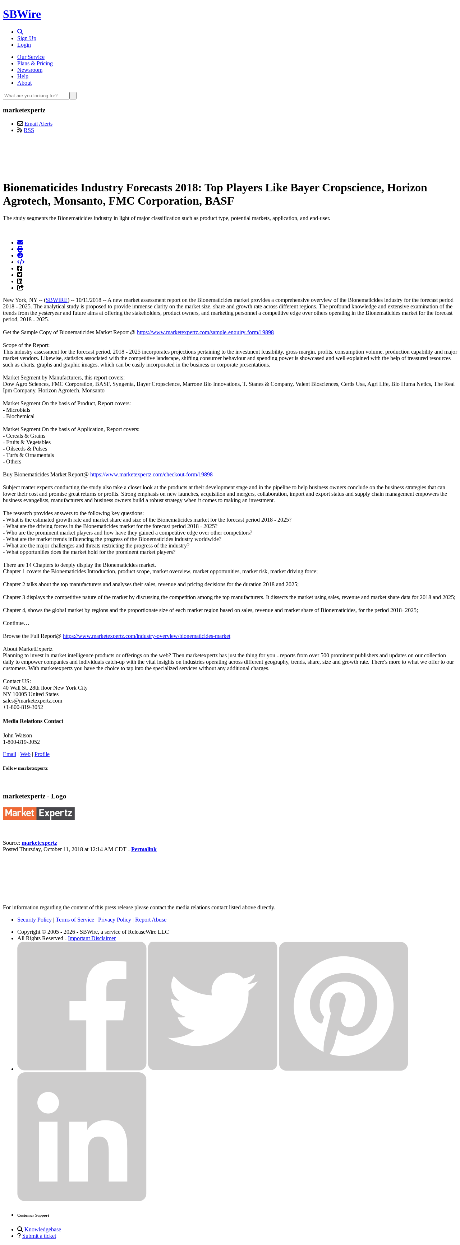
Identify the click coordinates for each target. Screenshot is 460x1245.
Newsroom (29, 70)
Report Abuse (150, 920)
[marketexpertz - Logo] (39, 818)
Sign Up (26, 38)
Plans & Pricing (35, 63)
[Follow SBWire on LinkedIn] (82, 1200)
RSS (29, 130)
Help (22, 76)
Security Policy (34, 920)
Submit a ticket (39, 1236)
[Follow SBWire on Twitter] (212, 1069)
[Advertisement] (230, 155)
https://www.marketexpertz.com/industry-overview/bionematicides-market (146, 636)
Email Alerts (38, 124)
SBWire (22, 14)
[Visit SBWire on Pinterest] (343, 1069)
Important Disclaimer (92, 938)
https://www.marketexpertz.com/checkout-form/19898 (151, 474)
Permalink (144, 849)
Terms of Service (75, 920)
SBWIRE (57, 300)
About (24, 83)
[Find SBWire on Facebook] (82, 1069)
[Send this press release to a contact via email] (20, 242)
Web (25, 754)
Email (9, 754)
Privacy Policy (114, 920)
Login (24, 45)
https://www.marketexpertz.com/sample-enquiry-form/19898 (205, 332)
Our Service (31, 57)
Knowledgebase (42, 1229)
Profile (42, 754)
